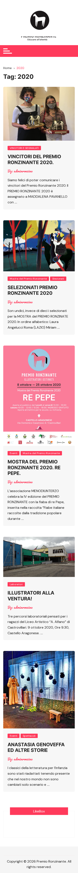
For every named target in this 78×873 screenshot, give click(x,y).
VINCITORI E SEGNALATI (24, 148)
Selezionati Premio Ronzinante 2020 (32, 290)
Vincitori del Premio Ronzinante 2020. (34, 159)
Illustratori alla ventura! (31, 595)
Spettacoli (29, 736)
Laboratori (16, 584)
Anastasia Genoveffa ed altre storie (36, 747)
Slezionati (58, 278)
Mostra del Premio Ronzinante (28, 278)
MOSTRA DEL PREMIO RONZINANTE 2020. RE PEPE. (34, 467)
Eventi (13, 453)
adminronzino (23, 171)
